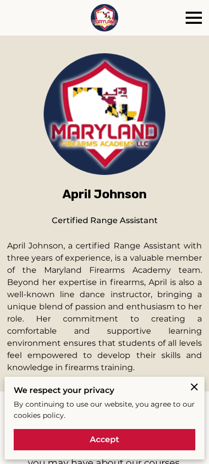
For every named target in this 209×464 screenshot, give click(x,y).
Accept (104, 439)
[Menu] (194, 18)
